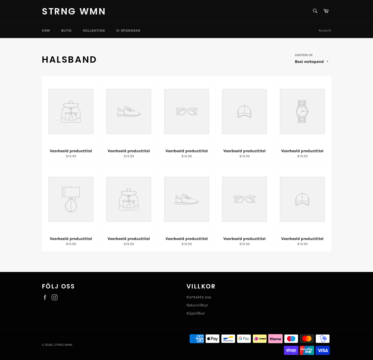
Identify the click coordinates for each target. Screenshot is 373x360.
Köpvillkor (196, 313)
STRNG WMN (74, 11)
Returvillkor (197, 305)
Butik (66, 30)
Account (325, 30)
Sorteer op (304, 55)
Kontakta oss (199, 297)
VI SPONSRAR (128, 30)
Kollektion (94, 30)
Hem (46, 30)
